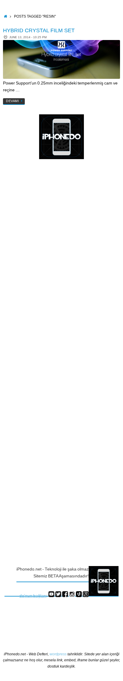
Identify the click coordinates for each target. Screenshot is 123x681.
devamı (12, 101)
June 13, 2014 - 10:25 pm (28, 37)
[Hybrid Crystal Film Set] (61, 59)
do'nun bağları (32, 596)
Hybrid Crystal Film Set (39, 30)
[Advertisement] (28, 261)
